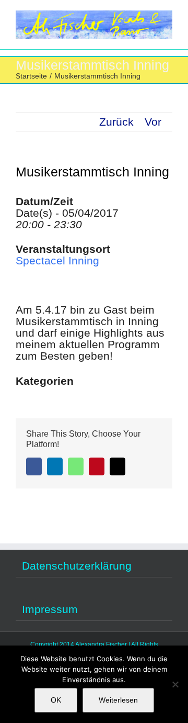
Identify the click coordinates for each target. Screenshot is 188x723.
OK (56, 700)
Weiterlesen (118, 700)
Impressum (50, 609)
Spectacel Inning (57, 260)
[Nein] (175, 684)
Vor (153, 122)
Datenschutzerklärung (77, 566)
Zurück (116, 122)
